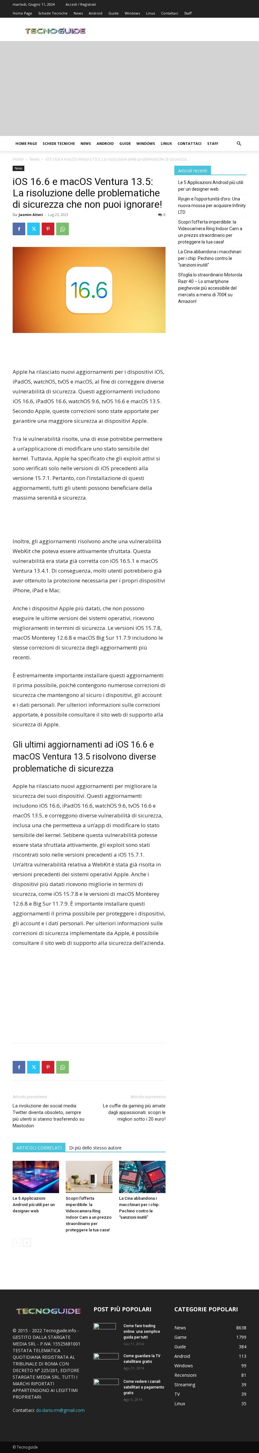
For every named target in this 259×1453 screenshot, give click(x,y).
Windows (132, 13)
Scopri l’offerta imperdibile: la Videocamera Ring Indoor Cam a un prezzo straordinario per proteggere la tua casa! (210, 231)
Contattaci (169, 13)
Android (95, 13)
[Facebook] (19, 229)
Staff (187, 13)
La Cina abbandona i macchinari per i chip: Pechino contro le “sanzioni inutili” (209, 258)
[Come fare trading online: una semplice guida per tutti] (106, 1334)
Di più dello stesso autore (95, 1148)
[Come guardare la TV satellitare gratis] (106, 1361)
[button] (238, 144)
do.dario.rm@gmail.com (60, 1410)
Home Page (22, 13)
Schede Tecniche (53, 13)
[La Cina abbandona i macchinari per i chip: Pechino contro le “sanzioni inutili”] (142, 1177)
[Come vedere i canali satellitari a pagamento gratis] (106, 1387)
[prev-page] (17, 1243)
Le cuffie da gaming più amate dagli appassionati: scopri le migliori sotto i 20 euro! (134, 1112)
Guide (113, 13)
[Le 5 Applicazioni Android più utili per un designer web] (36, 1177)
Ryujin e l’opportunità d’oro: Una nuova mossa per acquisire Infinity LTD (212, 205)
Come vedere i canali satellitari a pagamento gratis (143, 1387)
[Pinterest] (48, 229)
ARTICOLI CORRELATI (39, 1148)
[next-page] (27, 1243)
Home (18, 159)
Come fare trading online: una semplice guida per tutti (141, 1331)
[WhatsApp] (62, 229)
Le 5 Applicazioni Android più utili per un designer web (34, 1204)
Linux (150, 13)
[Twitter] (33, 229)
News (78, 13)
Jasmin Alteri (31, 214)
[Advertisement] (129, 88)
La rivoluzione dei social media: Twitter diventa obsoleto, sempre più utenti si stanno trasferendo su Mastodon (48, 1116)
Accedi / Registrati (81, 4)
